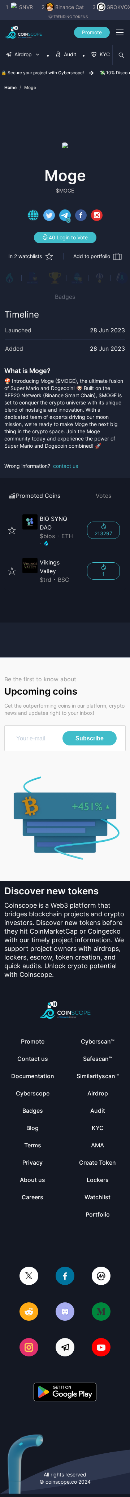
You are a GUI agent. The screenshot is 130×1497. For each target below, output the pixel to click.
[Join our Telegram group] (65, 1348)
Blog (32, 1127)
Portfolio (98, 1214)
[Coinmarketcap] (101, 1276)
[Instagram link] (97, 216)
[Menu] (120, 32)
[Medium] (101, 1312)
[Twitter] (29, 1276)
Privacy (32, 1162)
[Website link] (33, 216)
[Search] (121, 55)
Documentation (32, 1076)
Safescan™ (97, 1058)
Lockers (98, 1179)
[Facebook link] (81, 216)
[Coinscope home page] (23, 32)
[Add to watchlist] (12, 530)
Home (10, 87)
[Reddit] (29, 1312)
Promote (92, 32)
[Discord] (65, 1312)
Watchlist (97, 1197)
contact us (65, 466)
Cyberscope (32, 1093)
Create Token (97, 1162)
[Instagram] (29, 1348)
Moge (30, 87)
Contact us (32, 1058)
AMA (97, 1145)
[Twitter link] (49, 216)
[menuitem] (23, 55)
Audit (97, 1110)
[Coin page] (50, 530)
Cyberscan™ (97, 1041)
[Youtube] (101, 1348)
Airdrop (97, 1093)
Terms (32, 1145)
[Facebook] (65, 1276)
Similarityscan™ (98, 1076)
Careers (32, 1197)
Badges (65, 296)
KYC (98, 1127)
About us (32, 1179)
